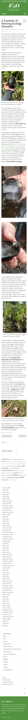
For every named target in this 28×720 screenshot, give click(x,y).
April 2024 (6, 550)
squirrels (21, 475)
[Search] (25, 1)
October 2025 (7, 510)
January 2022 (7, 608)
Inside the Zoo (8, 646)
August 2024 (7, 541)
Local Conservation (20, 29)
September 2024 (8, 539)
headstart (10, 468)
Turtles (6, 31)
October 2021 (7, 614)
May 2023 (6, 574)
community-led (13, 463)
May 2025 (6, 521)
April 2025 (6, 523)
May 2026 (6, 494)
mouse (18, 470)
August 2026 (7, 488)
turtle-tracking (7, 432)
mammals (14, 470)
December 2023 (8, 559)
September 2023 (8, 566)
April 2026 (6, 497)
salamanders (8, 475)
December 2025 (8, 506)
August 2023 (7, 568)
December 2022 (8, 586)
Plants (5, 657)
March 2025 (6, 526)
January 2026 (7, 503)
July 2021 (5, 621)
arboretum (12, 459)
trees (5, 477)
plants (16, 473)
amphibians (5, 459)
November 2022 (8, 588)
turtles (11, 432)
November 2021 (8, 612)
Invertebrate (7, 652)
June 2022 (6, 599)
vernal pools (5, 480)
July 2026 (5, 490)
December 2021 (8, 610)
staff (25, 475)
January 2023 (7, 583)
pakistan (8, 473)
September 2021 (8, 617)
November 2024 (8, 534)
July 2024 (5, 543)
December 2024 (8, 532)
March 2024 (6, 552)
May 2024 (6, 548)
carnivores (15, 461)
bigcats (16, 459)
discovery (3, 466)
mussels (21, 470)
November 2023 (8, 561)
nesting (3, 473)
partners (12, 473)
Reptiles (3, 31)
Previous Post (6, 436)
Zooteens (14, 479)
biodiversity (20, 459)
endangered (9, 466)
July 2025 (5, 517)
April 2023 (6, 577)
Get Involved (7, 644)
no (5, 473)
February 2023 (7, 581)
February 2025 (7, 528)
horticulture (16, 468)
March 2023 (6, 579)
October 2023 (7, 563)
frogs (15, 466)
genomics (19, 466)
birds (3, 461)
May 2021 (6, 626)
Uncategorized (8, 670)
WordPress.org (7, 684)
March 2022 (6, 606)
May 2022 (6, 601)
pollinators (21, 473)
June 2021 (6, 623)
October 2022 (7, 590)
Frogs (5, 641)
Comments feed (8, 682)
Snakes (5, 662)
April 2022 (6, 603)
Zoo (11, 480)
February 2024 (7, 554)
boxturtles (11, 461)
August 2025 (7, 514)
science (3, 432)
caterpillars (19, 461)
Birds (5, 636)
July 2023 (5, 570)
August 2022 (7, 594)
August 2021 (7, 619)
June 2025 (6, 519)
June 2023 (6, 572)
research (3, 475)
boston (7, 461)
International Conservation (12, 649)
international (6, 470)
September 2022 (8, 592)
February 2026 (7, 501)
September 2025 (8, 512)
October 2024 (7, 537)
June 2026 (6, 492)
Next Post (22, 436)
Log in (4, 678)
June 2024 (6, 546)
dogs (6, 466)
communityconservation (21, 463)
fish (13, 466)
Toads (5, 664)
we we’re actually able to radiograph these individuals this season (13, 146)
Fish (4, 639)
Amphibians (7, 633)
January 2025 (7, 530)
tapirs (2, 477)
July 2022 (5, 597)
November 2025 (8, 508)
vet (9, 479)
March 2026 (6, 499)
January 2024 (7, 557)
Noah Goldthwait (6, 29)
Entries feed (6, 680)
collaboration (7, 463)
